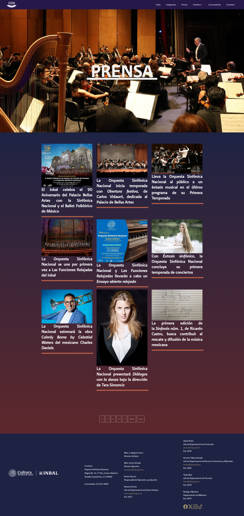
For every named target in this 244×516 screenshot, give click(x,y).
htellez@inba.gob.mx (192, 464)
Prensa (184, 4)
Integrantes (171, 4)
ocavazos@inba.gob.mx (134, 469)
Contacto (230, 4)
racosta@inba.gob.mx (133, 493)
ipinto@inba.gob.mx (191, 447)
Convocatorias (215, 4)
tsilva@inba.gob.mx (191, 481)
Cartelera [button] (197, 4)
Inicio (159, 4)
